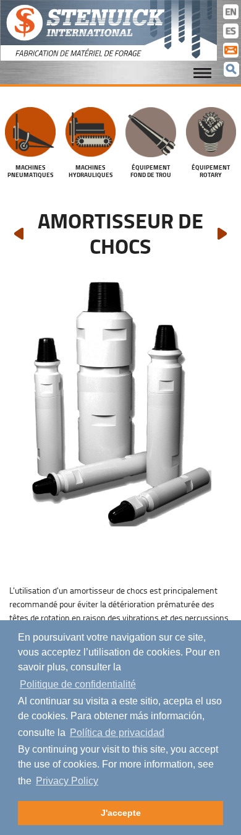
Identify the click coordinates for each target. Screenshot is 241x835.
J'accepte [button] (121, 813)
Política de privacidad (117, 732)
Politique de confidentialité (78, 684)
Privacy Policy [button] (67, 781)
